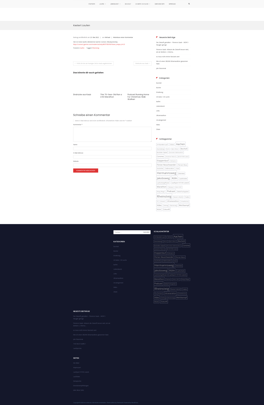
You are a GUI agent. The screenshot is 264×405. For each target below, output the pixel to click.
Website (76, 161)
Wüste (159, 209)
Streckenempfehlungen (81, 386)
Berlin (168, 149)
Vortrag (166, 205)
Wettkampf (184, 205)
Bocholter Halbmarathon (176, 152)
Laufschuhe (183, 179)
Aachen (180, 144)
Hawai (177, 168)
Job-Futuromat (161, 68)
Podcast (171, 191)
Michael (107, 37)
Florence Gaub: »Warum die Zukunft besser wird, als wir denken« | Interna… (172, 51)
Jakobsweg (163, 178)
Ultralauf (162, 201)
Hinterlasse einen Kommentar (123, 37)
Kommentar (77, 125)
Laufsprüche (77, 348)
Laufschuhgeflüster (163, 183)
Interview (181, 173)
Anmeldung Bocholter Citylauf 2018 (137, 100)
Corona (160, 156)
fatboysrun (173, 161)
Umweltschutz (185, 201)
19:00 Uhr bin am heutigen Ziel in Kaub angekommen (94, 63)
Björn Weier (175, 149)
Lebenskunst (114, 4)
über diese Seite (159, 4)
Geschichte (160, 168)
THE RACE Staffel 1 (79, 344)
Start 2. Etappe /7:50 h (83, 94)
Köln (174, 178)
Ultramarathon (161, 115)
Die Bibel (76, 363)
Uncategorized (161, 120)
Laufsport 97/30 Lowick (180, 183)
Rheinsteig (95, 48)
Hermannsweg (166, 173)
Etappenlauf (163, 160)
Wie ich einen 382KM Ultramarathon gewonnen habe (172, 62)
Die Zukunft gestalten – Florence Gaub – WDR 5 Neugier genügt (172, 43)
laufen (102, 4)
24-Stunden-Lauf (162, 145)
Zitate (158, 129)
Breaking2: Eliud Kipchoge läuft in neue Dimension (112, 95)
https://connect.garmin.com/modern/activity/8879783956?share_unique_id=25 (99, 44)
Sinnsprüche (77, 381)
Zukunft (166, 209)
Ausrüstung (160, 149)
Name (75, 145)
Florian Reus (182, 165)
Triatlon (187, 197)
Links (158, 111)
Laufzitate (76, 377)
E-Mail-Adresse (78, 153)
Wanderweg (173, 205)
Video (158, 125)
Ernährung (159, 92)
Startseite (91, 4)
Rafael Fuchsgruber (183, 191)
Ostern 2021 (178, 187)
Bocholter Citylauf (162, 152)
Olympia (171, 187)
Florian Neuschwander (166, 165)
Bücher (158, 88)
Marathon (161, 186)
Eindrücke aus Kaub (141, 63)
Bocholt (128, 4)
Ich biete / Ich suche (142, 4)
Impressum (172, 4)
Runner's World (178, 197)
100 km (172, 145)
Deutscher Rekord (171, 156)
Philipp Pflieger (161, 191)
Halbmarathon (169, 168)
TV (157, 201)
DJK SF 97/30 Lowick (183, 156)
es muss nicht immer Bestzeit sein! (167, 57)
